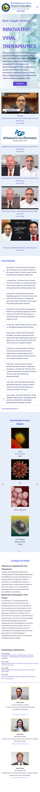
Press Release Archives (10, 409)
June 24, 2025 (5, 653)
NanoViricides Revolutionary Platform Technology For (17, 663)
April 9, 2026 (20, 183)
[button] (20, 271)
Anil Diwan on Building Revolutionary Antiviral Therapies (20, 248)
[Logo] (16, 7)
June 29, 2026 (20, 123)
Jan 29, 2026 (20, 250)
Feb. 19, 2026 (20, 216)
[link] (20, 429)
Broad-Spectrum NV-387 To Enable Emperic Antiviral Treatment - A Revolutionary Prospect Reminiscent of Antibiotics (17, 656)
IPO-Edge (20, 116)
